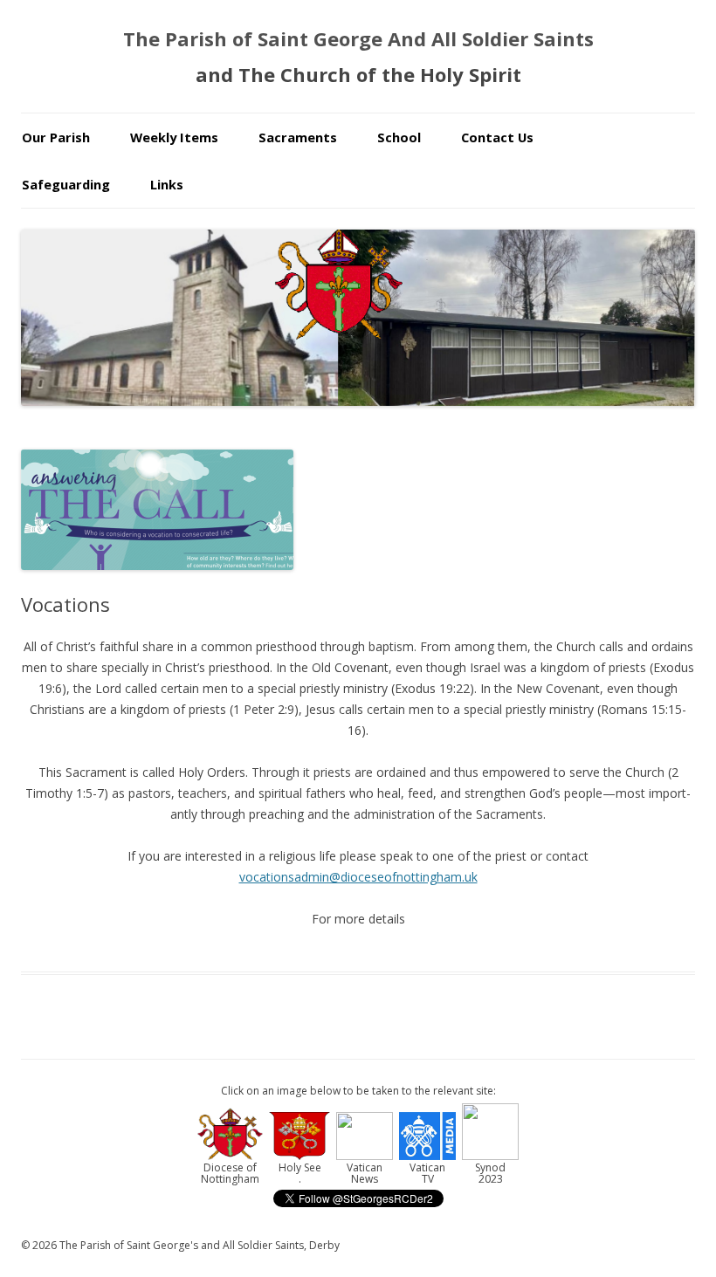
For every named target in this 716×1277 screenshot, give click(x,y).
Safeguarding (66, 184)
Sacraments (297, 137)
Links (166, 184)
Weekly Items (174, 137)
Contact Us (497, 137)
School (399, 137)
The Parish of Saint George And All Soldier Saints (358, 38)
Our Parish (56, 137)
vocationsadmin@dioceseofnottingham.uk (358, 876)
